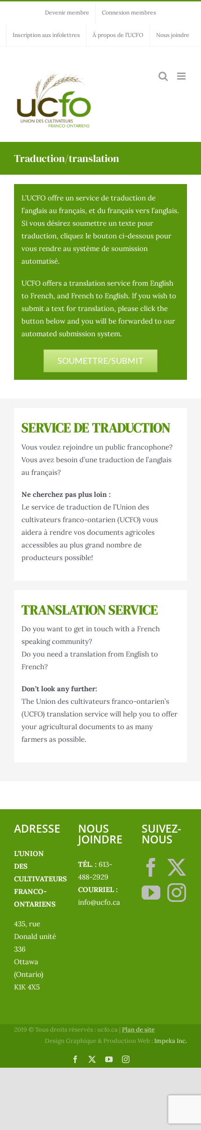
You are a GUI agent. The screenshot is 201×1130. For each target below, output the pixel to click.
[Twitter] (176, 867)
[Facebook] (151, 867)
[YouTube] (151, 892)
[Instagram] (176, 892)
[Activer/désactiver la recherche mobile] (163, 76)
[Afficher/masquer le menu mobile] (182, 76)
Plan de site (138, 1030)
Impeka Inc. (170, 1041)
